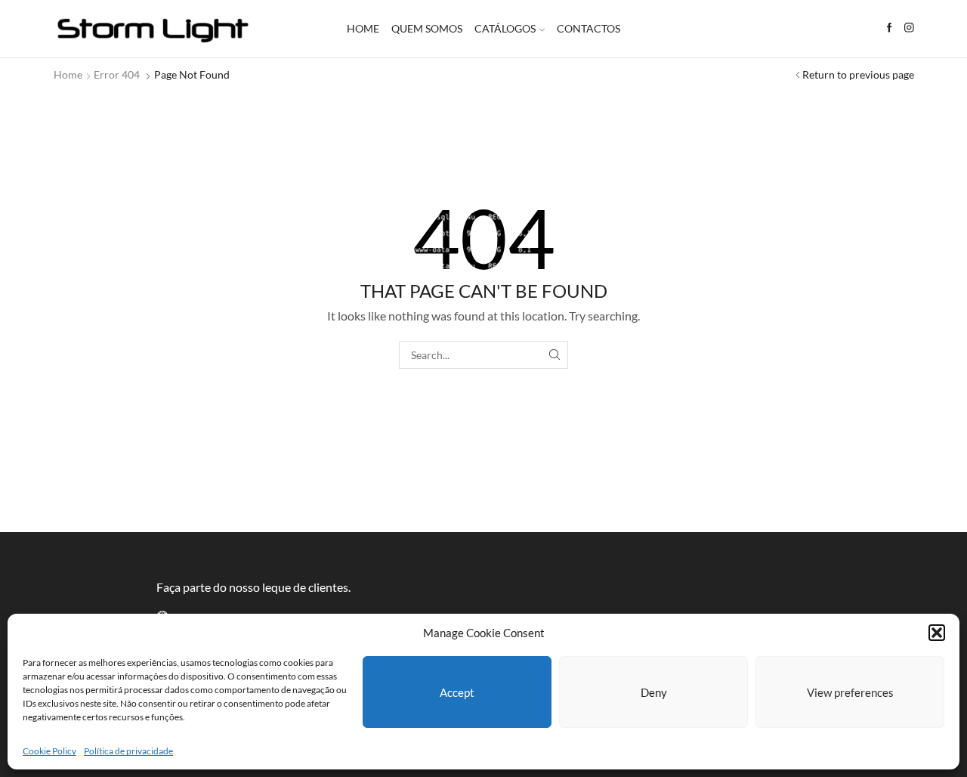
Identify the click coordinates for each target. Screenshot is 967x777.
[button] (936, 632)
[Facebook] (889, 28)
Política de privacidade (128, 751)
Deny (654, 692)
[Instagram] (909, 28)
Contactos (588, 28)
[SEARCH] (554, 355)
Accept (457, 692)
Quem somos (426, 28)
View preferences (850, 692)
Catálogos (505, 28)
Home (363, 28)
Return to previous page (858, 74)
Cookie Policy (49, 751)
